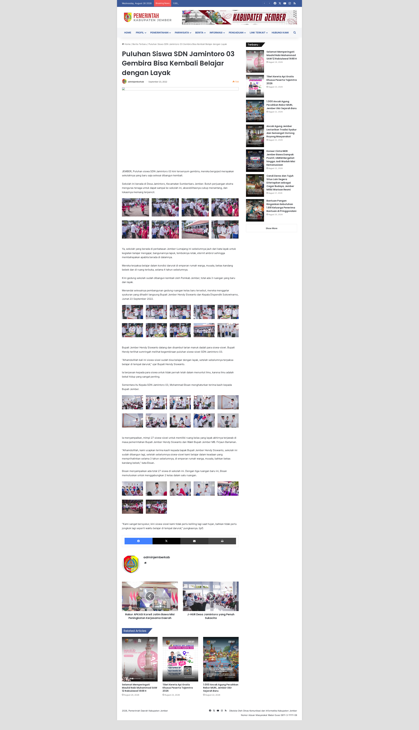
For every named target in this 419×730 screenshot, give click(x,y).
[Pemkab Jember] (149, 17)
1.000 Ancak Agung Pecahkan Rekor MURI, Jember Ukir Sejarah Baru (208, 3)
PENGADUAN (236, 32)
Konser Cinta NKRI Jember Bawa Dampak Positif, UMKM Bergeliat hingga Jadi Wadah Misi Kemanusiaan (280, 157)
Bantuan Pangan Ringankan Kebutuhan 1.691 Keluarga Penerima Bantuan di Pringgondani (281, 206)
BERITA (199, 32)
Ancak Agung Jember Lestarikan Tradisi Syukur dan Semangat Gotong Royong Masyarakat (281, 131)
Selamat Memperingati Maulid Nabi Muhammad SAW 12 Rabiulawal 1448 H (139, 687)
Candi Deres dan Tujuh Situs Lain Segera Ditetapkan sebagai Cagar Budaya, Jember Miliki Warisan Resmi (280, 182)
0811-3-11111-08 (289, 715)
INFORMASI (216, 32)
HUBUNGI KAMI (280, 32)
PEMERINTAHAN (159, 32)
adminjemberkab (136, 81)
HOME (127, 32)
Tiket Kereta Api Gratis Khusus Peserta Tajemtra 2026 (178, 687)
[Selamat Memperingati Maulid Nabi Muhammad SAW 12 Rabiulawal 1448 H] (140, 659)
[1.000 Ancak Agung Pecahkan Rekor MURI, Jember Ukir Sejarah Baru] (221, 659)
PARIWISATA (182, 32)
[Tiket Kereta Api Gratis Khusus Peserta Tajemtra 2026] (180, 659)
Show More (271, 228)
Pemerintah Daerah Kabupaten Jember (148, 710)
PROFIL (140, 32)
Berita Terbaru (139, 44)
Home (127, 44)
